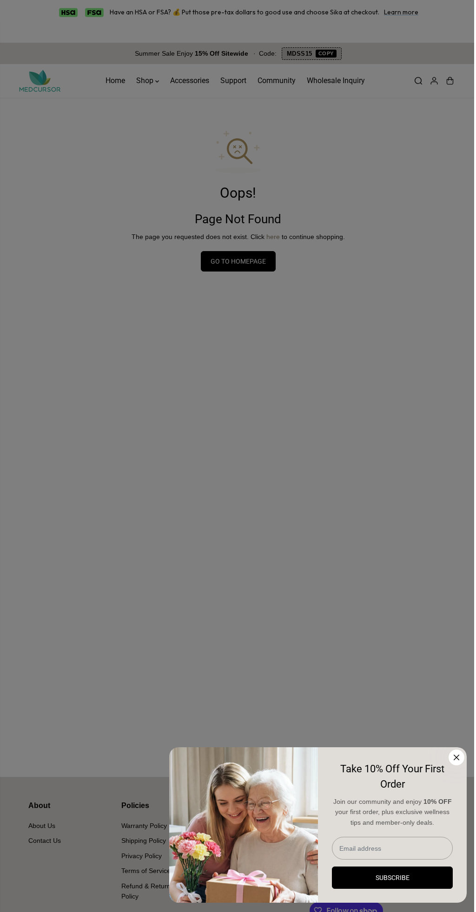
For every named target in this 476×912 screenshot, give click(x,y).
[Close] (456, 757)
